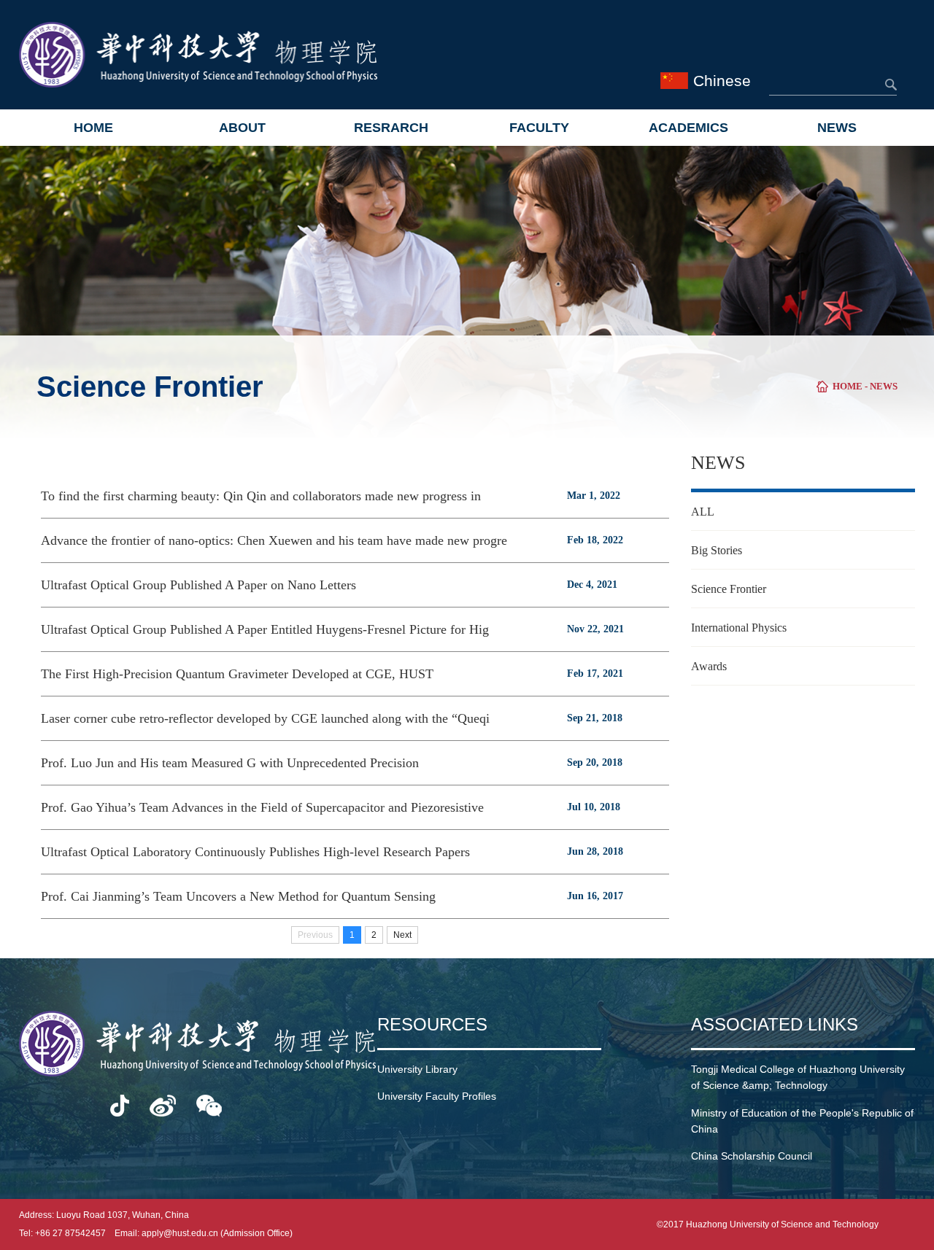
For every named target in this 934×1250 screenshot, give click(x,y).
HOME (93, 127)
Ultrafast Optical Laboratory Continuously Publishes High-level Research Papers (255, 852)
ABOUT (242, 127)
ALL (702, 511)
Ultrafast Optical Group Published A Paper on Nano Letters (198, 585)
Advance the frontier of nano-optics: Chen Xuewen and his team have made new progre (274, 540)
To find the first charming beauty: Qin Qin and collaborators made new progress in (261, 496)
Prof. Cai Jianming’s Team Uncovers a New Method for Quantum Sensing (238, 896)
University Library (417, 1069)
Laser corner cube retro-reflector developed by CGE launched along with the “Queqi (265, 718)
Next (402, 935)
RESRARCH (391, 127)
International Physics (739, 627)
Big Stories (716, 550)
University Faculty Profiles (436, 1096)
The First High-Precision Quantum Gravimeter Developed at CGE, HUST (237, 674)
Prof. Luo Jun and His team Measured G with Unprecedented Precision (230, 763)
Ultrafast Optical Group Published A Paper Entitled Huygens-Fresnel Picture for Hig (265, 629)
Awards (709, 666)
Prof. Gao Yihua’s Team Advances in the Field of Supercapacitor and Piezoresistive (262, 807)
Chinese (722, 80)
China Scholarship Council (751, 1156)
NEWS (837, 127)
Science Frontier (728, 589)
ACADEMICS (688, 127)
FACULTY (539, 127)
